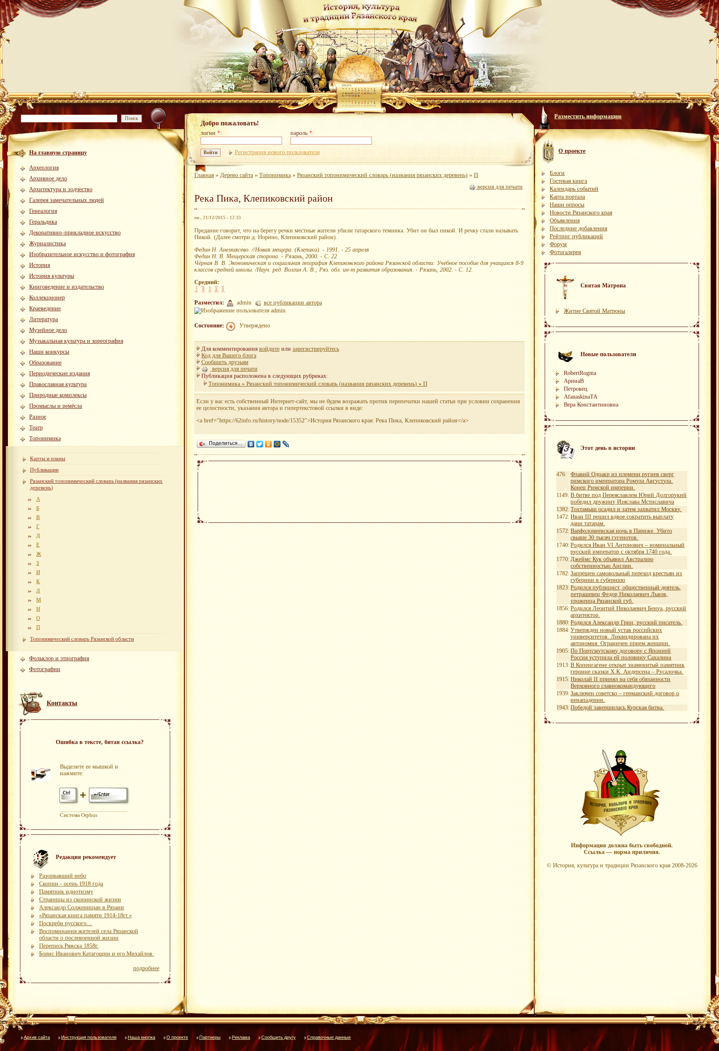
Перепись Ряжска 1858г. (69, 946)
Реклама (241, 1037)
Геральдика (43, 222)
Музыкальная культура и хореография (76, 341)
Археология (44, 168)
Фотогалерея (565, 252)
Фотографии (44, 669)
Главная (204, 175)
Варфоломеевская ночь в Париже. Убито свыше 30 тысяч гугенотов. (621, 534)
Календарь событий (574, 189)
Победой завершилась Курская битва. (617, 707)
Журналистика (47, 243)
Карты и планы (47, 458)
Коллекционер (47, 298)
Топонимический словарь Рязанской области (82, 639)
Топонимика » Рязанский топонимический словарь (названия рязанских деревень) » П (317, 384)
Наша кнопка (141, 1037)
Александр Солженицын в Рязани (81, 907)
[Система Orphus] (95, 804)
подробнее (146, 968)
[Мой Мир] (277, 444)
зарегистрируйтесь (316, 349)
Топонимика (45, 438)
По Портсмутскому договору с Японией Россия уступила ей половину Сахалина (620, 654)
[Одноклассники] (268, 444)
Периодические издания (59, 373)
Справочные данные (329, 1037)
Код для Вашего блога (228, 355)
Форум (558, 244)
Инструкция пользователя (89, 1037)
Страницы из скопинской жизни (80, 899)
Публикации (44, 470)
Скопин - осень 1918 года (71, 884)
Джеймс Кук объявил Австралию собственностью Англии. (611, 562)
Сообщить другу (278, 1037)
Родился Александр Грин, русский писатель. (626, 622)
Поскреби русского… (65, 923)
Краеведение (45, 308)
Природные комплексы (58, 395)
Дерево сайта (236, 175)
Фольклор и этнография (59, 658)
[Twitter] (259, 444)
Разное (37, 417)
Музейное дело (48, 330)
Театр (36, 427)
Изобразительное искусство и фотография (82, 254)
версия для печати (499, 187)
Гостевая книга (568, 181)
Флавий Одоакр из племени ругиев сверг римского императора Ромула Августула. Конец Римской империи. (622, 481)
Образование (45, 362)
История (39, 265)
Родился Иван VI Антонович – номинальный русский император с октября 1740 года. (627, 548)
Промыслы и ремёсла (55, 406)
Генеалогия (43, 211)
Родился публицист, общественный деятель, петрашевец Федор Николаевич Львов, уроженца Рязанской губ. (625, 594)
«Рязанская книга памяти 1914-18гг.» (85, 915)
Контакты (62, 702)
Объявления (565, 220)
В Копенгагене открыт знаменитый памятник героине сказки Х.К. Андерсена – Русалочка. (627, 668)
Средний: (206, 282)
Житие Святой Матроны (594, 311)
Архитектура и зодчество (60, 189)
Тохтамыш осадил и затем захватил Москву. (626, 509)
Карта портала (567, 197)
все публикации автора (293, 303)
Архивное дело (48, 178)
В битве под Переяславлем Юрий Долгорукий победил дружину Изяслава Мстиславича (628, 498)
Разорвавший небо (62, 876)
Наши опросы (567, 205)
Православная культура (58, 384)
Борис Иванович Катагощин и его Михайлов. (96, 954)
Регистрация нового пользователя (277, 152)
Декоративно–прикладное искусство (75, 233)
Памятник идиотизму (66, 892)
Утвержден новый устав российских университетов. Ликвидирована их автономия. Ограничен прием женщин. (620, 637)
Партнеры (210, 1037)
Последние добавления (578, 228)
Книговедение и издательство (66, 287)
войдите (269, 349)
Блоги (557, 173)
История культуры (51, 276)
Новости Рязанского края (581, 213)
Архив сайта (37, 1037)
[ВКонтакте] (251, 444)
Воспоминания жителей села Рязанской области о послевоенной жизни (88, 934)
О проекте (177, 1037)
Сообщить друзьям (224, 362)
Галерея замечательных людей (66, 200)
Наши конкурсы (49, 352)
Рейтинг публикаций (576, 236)
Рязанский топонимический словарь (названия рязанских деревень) (96, 484)
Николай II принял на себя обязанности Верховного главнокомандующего (620, 682)
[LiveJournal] (286, 444)
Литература (43, 319)
